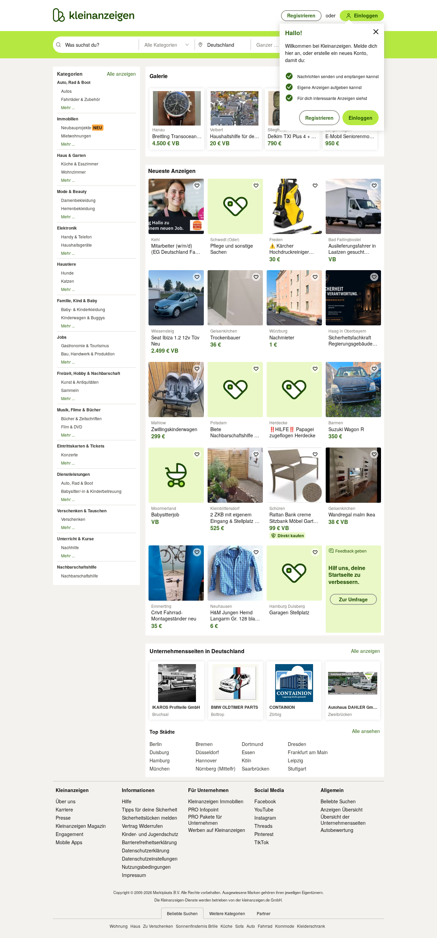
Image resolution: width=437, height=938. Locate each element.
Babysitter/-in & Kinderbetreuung (91, 491)
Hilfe (126, 801)
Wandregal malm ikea (351, 514)
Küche (226, 926)
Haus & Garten (71, 155)
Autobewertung (337, 829)
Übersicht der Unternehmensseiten (343, 820)
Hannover (206, 760)
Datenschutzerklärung (145, 850)
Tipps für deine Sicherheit (149, 809)
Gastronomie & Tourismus (85, 345)
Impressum (134, 874)
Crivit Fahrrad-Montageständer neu (173, 615)
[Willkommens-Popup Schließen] (375, 31)
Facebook (265, 801)
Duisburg (159, 752)
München (160, 768)
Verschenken (73, 519)
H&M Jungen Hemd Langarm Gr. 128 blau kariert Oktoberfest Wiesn (234, 621)
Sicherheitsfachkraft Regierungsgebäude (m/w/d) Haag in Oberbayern (350, 347)
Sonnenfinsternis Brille (197, 926)
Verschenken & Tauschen (82, 511)
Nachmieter (281, 337)
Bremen (204, 744)
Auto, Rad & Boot (73, 82)
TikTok (261, 842)
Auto (250, 926)
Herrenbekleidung (78, 208)
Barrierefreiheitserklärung (149, 842)
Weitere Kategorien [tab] (227, 913)
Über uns (65, 801)
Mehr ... (68, 107)
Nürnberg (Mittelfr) (216, 768)
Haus (135, 926)
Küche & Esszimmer (79, 163)
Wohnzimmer (73, 172)
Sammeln (70, 390)
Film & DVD (71, 426)
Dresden (297, 744)
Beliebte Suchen (338, 801)
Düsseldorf (207, 752)
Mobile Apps (69, 842)
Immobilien (67, 119)
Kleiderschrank (311, 926)
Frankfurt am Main (308, 752)
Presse (63, 817)
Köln (246, 760)
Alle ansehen (366, 731)
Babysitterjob (165, 514)
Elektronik (67, 228)
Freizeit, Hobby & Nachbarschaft (88, 373)
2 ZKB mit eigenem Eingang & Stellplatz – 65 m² (233, 520)
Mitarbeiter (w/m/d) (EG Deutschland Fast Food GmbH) (175, 251)
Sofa (239, 926)
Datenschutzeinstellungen (150, 858)
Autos (66, 91)
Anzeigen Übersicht (342, 809)
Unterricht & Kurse (75, 539)
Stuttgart (297, 768)
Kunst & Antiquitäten (80, 382)
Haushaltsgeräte (76, 245)
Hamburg (160, 760)
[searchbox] (101, 44)
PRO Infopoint (203, 809)
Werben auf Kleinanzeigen (216, 829)
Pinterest (263, 834)
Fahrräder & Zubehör (80, 99)
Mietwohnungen (76, 135)
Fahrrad (265, 926)
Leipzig (295, 760)
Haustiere (66, 264)
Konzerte (69, 454)
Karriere (64, 809)
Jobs (62, 337)
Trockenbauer (225, 337)
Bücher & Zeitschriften (81, 418)
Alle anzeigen (121, 74)
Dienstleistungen (73, 474)
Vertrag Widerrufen (142, 825)
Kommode (284, 926)
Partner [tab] (263, 913)
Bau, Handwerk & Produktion (88, 353)
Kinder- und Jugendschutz (150, 834)
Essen (248, 752)
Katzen (67, 281)
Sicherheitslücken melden (149, 817)
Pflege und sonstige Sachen (231, 248)
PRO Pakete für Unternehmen (205, 820)
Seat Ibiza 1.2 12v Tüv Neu (175, 340)
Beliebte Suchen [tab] (182, 913)
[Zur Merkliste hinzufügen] (197, 185)
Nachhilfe (70, 547)
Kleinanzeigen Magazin (81, 825)
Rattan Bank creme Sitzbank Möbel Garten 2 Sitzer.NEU (294, 520)
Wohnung (119, 926)
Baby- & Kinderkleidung (83, 309)
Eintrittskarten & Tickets (80, 446)
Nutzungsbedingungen (146, 866)
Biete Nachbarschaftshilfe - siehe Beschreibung (233, 435)
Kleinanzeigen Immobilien (215, 801)
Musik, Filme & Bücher (79, 410)
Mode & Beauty (72, 191)
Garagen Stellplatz (289, 612)
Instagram (265, 817)
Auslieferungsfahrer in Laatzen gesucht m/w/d (352, 251)
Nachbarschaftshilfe (77, 567)
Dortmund (252, 744)
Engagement (69, 834)
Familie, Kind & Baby (77, 300)
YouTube (263, 809)
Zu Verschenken (158, 926)
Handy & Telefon (76, 236)
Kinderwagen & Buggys (83, 317)
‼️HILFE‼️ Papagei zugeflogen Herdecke (292, 432)
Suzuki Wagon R (346, 429)
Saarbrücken (255, 768)
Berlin (156, 744)
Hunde (67, 273)
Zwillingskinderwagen (174, 429)
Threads (263, 825)
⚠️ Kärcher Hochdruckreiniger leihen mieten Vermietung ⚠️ (289, 255)
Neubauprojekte (76, 127)
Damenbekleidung (78, 200)
